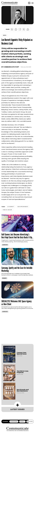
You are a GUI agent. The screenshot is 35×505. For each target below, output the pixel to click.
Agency (22, 421)
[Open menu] (32, 3)
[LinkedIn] (11, 29)
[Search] (29, 3)
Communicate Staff (11, 67)
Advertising (14, 421)
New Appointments (23, 206)
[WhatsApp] (15, 29)
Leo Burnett (10, 206)
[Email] (27, 29)
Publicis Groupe (7, 210)
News (4, 35)
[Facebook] (19, 29)
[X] (23, 29)
